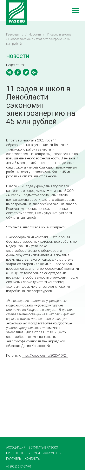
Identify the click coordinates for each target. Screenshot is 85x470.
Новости (35, 34)
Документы (52, 453)
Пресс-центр (14, 34)
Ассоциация (15, 447)
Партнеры (13, 458)
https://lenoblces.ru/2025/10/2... (45, 355)
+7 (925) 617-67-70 (18, 466)
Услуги (34, 453)
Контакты (32, 458)
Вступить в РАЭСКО (43, 447)
